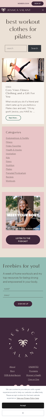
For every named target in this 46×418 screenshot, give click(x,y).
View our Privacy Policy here (28, 398)
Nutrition (10, 165)
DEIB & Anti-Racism (12, 375)
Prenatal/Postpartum (16, 173)
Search (34, 48)
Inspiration (11, 153)
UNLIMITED (34, 367)
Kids (8, 157)
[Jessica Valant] (15, 10)
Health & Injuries (14, 150)
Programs (33, 371)
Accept (23, 405)
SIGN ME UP (23, 304)
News (9, 161)
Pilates (9, 169)
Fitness (8, 87)
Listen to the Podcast (23, 239)
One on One (33, 379)
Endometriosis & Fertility (17, 138)
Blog (12, 371)
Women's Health (33, 375)
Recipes (10, 177)
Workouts (10, 181)
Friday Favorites (13, 146)
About (12, 367)
